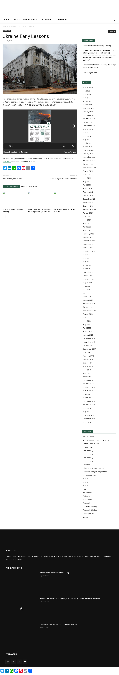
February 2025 (88, 150)
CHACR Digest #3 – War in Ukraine (64, 179)
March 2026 (87, 105)
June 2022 (87, 258)
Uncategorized (88, 513)
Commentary (13, 26)
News (85, 489)
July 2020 (86, 317)
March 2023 (87, 230)
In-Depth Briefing (89, 475)
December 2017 (89, 380)
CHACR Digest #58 (90, 73)
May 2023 (86, 223)
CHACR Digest (88, 447)
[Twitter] (19, 662)
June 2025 (87, 136)
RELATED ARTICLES (11, 187)
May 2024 (86, 181)
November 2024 (89, 160)
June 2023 (87, 220)
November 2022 (89, 244)
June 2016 (87, 408)
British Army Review (91, 444)
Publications (29, 20)
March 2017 (87, 398)
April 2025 (87, 143)
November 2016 (89, 405)
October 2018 (88, 363)
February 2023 (88, 234)
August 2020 (88, 314)
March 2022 (87, 269)
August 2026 (88, 87)
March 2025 (87, 147)
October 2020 (88, 307)
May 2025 (86, 140)
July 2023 (86, 216)
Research (86, 503)
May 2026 (86, 98)
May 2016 (86, 412)
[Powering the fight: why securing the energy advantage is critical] (39, 199)
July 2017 (86, 394)
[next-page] (7, 216)
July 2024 (86, 174)
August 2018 (88, 366)
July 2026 (86, 91)
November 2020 (89, 303)
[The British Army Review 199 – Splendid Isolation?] (21, 634)
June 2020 (87, 321)
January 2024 (88, 195)
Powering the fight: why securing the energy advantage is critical (99, 66)
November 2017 (89, 384)
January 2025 (88, 154)
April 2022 (87, 265)
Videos (85, 517)
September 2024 (89, 167)
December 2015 (89, 419)
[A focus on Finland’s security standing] (14, 199)
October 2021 (88, 276)
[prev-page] (4, 216)
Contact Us (61, 20)
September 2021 (89, 279)
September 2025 (89, 126)
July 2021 (86, 286)
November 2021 (89, 272)
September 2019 (89, 349)
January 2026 (88, 112)
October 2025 (88, 122)
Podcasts (86, 496)
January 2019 (88, 359)
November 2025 (89, 119)
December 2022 (89, 241)
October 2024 (88, 164)
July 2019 (86, 352)
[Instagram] (7, 662)
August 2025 (88, 129)
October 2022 (88, 248)
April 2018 (87, 377)
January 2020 (88, 335)
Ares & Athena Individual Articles (96, 440)
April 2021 (87, 296)
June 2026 (87, 94)
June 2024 (87, 178)
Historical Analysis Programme (95, 472)
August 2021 (88, 283)
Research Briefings (90, 506)
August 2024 (88, 171)
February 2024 (88, 192)
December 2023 (89, 199)
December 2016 (89, 401)
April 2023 (87, 227)
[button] (113, 20)
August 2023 (88, 213)
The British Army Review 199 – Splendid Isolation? (97, 59)
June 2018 (87, 370)
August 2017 (88, 391)
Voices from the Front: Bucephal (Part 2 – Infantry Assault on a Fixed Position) (98, 52)
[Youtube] (25, 662)
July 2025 (86, 133)
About (15, 20)
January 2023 (88, 237)
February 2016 (88, 415)
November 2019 (89, 342)
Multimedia (46, 20)
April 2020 (87, 328)
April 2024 (87, 185)
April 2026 (87, 101)
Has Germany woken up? (12, 179)
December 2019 (89, 338)
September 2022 (89, 251)
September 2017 (89, 387)
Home (6, 20)
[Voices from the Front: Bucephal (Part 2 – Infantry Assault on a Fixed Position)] (21, 608)
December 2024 (89, 157)
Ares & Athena (88, 437)
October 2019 (88, 345)
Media (85, 479)
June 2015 (87, 422)
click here (7, 162)
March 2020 (87, 331)
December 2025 (89, 115)
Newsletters (87, 492)
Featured (86, 465)
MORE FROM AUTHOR (29, 187)
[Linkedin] (13, 662)
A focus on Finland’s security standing (97, 46)
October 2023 (88, 206)
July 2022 (86, 255)
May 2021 (86, 293)
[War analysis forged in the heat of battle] (65, 199)
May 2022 (86, 262)
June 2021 (87, 290)
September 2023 (89, 209)
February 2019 (88, 356)
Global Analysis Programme (93, 468)
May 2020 (86, 324)
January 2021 (88, 300)
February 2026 (88, 108)
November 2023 (89, 202)
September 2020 (89, 310)
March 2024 (87, 188)
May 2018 (86, 373)
